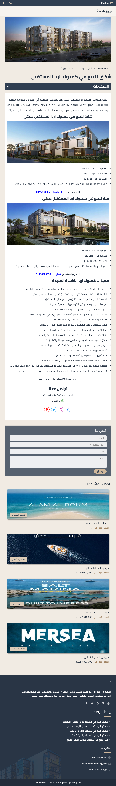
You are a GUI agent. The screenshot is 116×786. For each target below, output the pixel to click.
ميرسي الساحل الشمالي (96, 657)
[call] (19, 783)
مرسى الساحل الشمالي (97, 568)
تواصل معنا (69, 782)
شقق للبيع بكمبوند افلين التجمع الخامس (87, 726)
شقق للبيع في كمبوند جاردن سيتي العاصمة (85, 721)
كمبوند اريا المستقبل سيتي (46, 116)
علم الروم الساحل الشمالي (95, 523)
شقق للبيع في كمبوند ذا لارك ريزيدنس (88, 730)
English (105, 3)
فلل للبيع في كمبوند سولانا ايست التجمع (87, 739)
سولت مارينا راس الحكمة (96, 612)
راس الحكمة (16, 604)
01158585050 (100, 757)
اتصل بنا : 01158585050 (49, 192)
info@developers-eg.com (95, 763)
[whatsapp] (11, 783)
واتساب (56, 400)
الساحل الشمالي (18, 515)
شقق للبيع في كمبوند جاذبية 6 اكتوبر (88, 735)
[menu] (6, 11)
